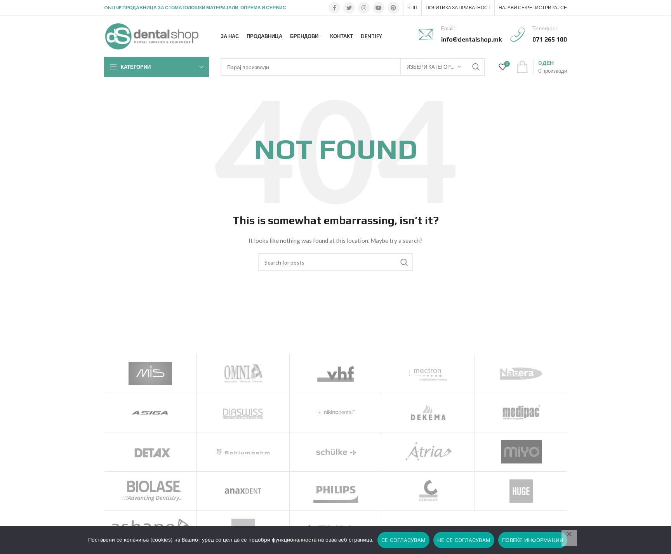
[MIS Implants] (150, 373)
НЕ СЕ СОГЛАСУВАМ (463, 540)
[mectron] (428, 373)
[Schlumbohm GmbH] (243, 451)
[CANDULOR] (428, 491)
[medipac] (521, 412)
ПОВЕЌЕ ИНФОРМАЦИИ (532, 540)
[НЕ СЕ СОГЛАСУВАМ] (569, 538)
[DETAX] (150, 451)
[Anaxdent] (243, 491)
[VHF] (336, 373)
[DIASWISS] (243, 412)
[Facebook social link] (334, 8)
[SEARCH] (476, 67)
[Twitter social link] (349, 8)
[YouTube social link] (378, 8)
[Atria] (428, 451)
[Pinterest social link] (393, 8)
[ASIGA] (150, 412)
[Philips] (336, 491)
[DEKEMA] (428, 412)
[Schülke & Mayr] (336, 451)
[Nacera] (521, 373)
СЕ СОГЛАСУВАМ (403, 540)
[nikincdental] (336, 412)
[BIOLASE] (150, 491)
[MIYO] (521, 451)
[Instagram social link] (364, 8)
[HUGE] (521, 491)
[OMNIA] (243, 373)
